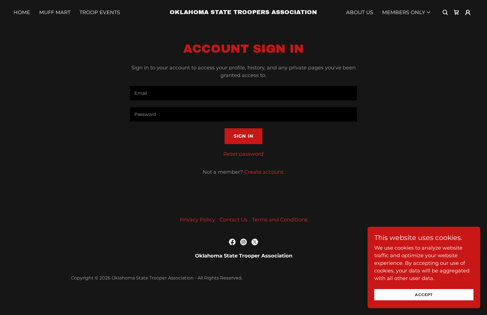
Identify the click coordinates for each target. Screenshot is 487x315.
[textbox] (243, 93)
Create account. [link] (264, 172)
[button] (406, 12)
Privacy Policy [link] (197, 220)
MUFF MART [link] (54, 12)
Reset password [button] (243, 154)
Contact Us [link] (233, 220)
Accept (424, 294)
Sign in (243, 136)
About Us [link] (359, 12)
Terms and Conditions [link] (279, 220)
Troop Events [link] (99, 12)
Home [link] (22, 12)
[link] (243, 12)
